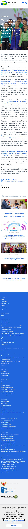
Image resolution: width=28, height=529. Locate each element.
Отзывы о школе (5, 363)
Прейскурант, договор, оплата (8, 393)
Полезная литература (6, 405)
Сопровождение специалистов (8, 389)
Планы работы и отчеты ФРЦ (7, 342)
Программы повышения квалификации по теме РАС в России (13, 413)
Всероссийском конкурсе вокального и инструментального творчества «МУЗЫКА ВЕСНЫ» (14, 72)
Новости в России (5, 373)
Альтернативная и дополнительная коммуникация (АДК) (13, 451)
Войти (2, 315)
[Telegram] (6, 188)
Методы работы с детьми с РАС (8, 449)
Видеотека (3, 409)
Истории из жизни (5, 471)
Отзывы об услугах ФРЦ (6, 395)
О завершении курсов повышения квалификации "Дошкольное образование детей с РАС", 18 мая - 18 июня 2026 (14, 237)
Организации (4, 301)
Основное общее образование (8, 442)
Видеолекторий (4, 407)
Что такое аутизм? (5, 401)
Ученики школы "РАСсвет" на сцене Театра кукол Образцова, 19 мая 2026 (14, 279)
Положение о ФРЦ (5, 322)
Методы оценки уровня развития (8, 426)
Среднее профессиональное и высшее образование (13, 445)
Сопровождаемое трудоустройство (9, 470)
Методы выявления (5, 422)
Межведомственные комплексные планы (10, 434)
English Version (4, 309)
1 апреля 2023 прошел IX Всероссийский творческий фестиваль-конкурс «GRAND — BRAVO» (14, 153)
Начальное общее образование (8, 440)
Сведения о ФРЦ (5, 303)
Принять (14, 525)
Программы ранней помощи (7, 428)
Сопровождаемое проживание (8, 468)
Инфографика (4, 403)
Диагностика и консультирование (8, 381)
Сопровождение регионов (7, 340)
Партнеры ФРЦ (4, 344)
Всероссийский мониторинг (7, 436)
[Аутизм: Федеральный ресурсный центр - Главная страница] (8, 3)
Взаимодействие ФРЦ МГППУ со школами (10, 361)
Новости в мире (4, 375)
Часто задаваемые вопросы (7, 410)
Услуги (2, 299)
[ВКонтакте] (2, 188)
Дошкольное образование (7, 387)
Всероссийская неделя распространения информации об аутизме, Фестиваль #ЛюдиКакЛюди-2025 (13, 462)
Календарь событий (5, 323)
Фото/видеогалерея (5, 359)
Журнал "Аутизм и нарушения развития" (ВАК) (11, 335)
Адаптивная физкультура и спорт (8, 466)
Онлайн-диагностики (6, 329)
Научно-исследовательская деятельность (10, 337)
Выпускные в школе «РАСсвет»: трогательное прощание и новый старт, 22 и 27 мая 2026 (14, 258)
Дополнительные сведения (7, 355)
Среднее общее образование (7, 444)
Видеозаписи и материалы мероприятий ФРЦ (11, 325)
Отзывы (3, 307)
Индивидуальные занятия (6, 383)
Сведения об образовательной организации (11, 354)
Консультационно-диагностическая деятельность (12, 333)
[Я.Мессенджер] (9, 188)
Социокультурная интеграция (7, 464)
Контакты (3, 305)
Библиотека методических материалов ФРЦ (11, 327)
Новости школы (4, 352)
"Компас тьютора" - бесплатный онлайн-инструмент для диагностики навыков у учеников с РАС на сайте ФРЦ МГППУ (14, 215)
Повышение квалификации (7, 331)
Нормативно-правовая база (7, 420)
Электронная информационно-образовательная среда (13, 357)
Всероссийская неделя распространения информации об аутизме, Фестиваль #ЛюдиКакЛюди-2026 (13, 458)
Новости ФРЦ (5, 16)
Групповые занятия (5, 385)
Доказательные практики (6, 338)
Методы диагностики (6, 424)
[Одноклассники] (4, 188)
